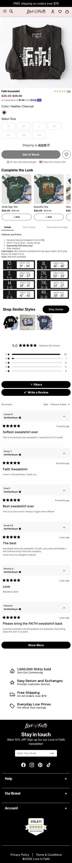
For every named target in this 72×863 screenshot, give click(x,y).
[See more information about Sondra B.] (64, 528)
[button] (36, 354)
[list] (36, 52)
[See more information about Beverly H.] (64, 571)
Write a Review (43, 393)
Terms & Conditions (49, 854)
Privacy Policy (20, 854)
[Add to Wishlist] (66, 154)
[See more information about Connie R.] (64, 417)
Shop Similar (56, 309)
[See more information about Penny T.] (64, 454)
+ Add (16, 217)
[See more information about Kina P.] (64, 491)
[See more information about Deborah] (64, 608)
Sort (46, 404)
